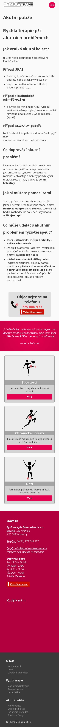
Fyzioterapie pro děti (18, 711)
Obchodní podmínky (18, 672)
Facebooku (37, 552)
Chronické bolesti (16, 708)
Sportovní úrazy (15, 715)
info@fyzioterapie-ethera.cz (30, 548)
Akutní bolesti (14, 705)
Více (29, 396)
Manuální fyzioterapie (18, 685)
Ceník (10, 669)
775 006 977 (32, 306)
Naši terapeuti (14, 666)
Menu (52, 5)
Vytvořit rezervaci (32, 312)
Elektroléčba (14, 692)
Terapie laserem (16, 689)
